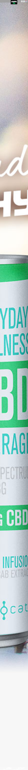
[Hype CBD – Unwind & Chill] (14, 2)
